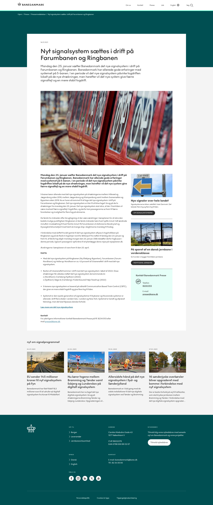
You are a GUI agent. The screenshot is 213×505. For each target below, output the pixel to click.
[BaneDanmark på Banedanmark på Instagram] (78, 480)
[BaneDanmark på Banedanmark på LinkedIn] (84, 480)
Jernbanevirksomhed (80, 441)
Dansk (74, 460)
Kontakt (140, 5)
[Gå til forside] (35, 454)
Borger (74, 432)
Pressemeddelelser (38, 14)
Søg (187, 5)
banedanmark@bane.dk (126, 460)
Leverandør (76, 436)
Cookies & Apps (103, 498)
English (173, 5)
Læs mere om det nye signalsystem (57, 307)
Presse (152, 5)
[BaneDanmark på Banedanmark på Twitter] (91, 480)
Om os (128, 5)
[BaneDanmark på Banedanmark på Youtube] (98, 480)
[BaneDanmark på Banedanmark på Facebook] (71, 480)
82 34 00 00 (117, 463)
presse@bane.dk (52, 321)
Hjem (20, 14)
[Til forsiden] (31, 4)
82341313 (147, 286)
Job (162, 5)
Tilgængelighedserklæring (127, 498)
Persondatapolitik (82, 498)
